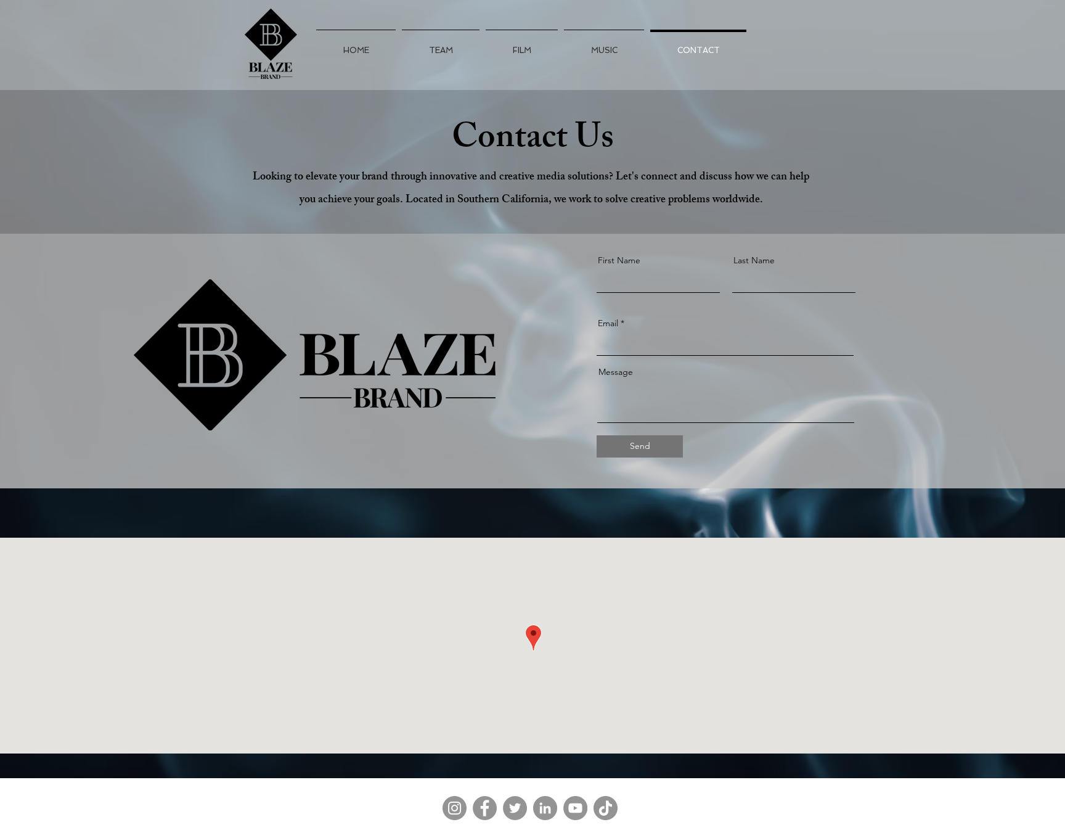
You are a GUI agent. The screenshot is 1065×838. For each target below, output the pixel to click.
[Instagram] (455, 808)
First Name (619, 260)
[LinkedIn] (545, 808)
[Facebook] (485, 808)
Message (615, 372)
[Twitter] (515, 808)
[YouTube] (575, 808)
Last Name (754, 260)
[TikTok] (606, 808)
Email (608, 323)
